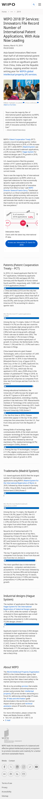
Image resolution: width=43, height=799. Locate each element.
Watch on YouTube (10, 105)
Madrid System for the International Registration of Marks (21, 481)
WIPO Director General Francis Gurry (18, 189)
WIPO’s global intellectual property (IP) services (20, 73)
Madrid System (29, 147)
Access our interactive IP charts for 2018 (21, 243)
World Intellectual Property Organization (23, 672)
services (25, 686)
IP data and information (16, 698)
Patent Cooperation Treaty (20, 139)
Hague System (28, 152)
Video (23, 103)
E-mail (7, 720)
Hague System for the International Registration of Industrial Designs (18, 607)
